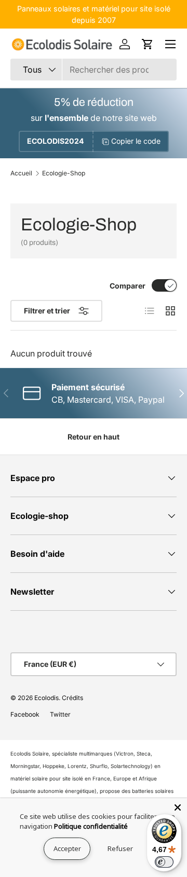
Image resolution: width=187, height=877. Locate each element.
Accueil (21, 173)
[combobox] (93, 69)
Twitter (60, 714)
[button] (147, 44)
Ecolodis (46, 698)
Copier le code (136, 140)
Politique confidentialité (91, 826)
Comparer (127, 285)
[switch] (164, 862)
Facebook (24, 714)
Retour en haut (93, 436)
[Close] (177, 807)
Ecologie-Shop (63, 173)
